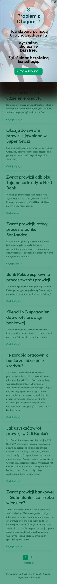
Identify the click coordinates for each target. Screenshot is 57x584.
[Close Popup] (55, 2)
